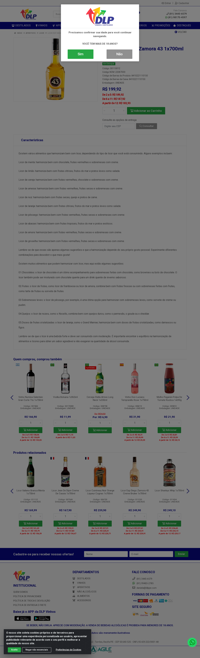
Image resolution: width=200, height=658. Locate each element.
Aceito (14, 649)
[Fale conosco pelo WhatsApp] (192, 642)
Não (119, 54)
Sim (80, 54)
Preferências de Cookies (68, 649)
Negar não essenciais (36, 649)
